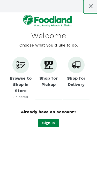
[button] (21, 78)
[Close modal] (91, 6)
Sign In (48, 123)
